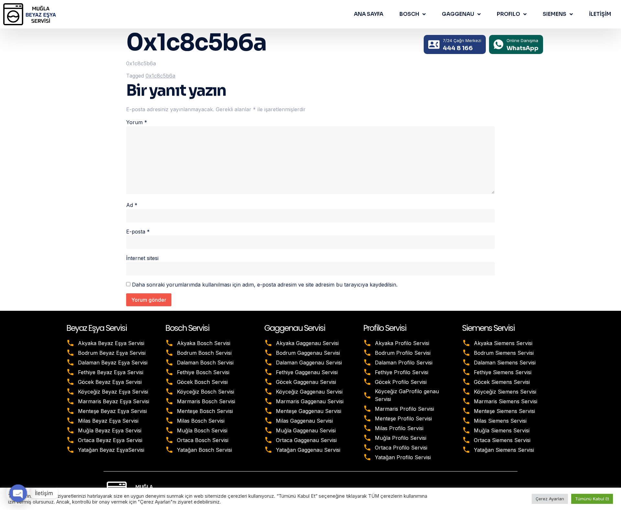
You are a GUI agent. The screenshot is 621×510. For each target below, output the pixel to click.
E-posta (138, 231)
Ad (131, 205)
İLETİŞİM (600, 14)
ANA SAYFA (368, 14)
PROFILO (508, 14)
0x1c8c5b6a (160, 75)
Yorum (136, 122)
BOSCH (409, 14)
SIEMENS (554, 14)
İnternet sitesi (142, 258)
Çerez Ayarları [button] (550, 498)
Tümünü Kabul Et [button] (592, 498)
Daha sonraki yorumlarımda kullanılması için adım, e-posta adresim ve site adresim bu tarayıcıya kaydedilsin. (265, 284)
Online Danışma (522, 40)
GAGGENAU (458, 14)
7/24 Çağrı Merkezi (462, 40)
